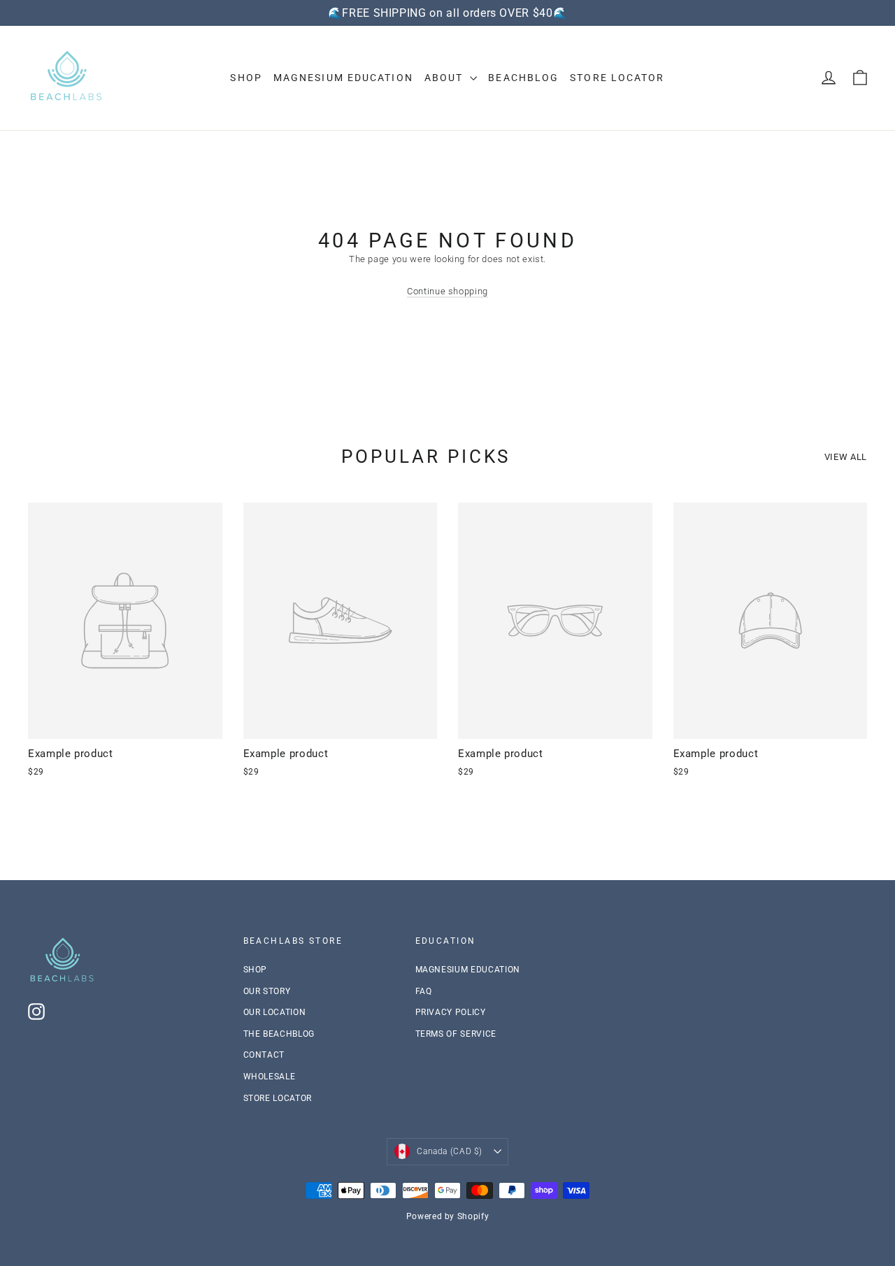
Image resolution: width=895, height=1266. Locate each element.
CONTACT (264, 1055)
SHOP (246, 77)
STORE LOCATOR (277, 1098)
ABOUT (445, 77)
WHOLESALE (269, 1076)
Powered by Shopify (447, 1216)
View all (845, 457)
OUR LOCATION (274, 1012)
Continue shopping (447, 291)
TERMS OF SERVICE (455, 1034)
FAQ (423, 991)
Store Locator (617, 77)
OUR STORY (267, 991)
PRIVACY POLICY (450, 1012)
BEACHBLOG (523, 77)
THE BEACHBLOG (279, 1034)
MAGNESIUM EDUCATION (343, 77)
